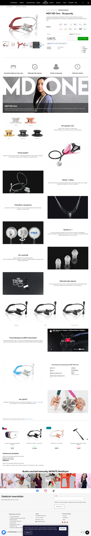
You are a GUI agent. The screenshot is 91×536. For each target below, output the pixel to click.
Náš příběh (65, 517)
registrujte (41, 465)
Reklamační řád (13, 526)
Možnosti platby (13, 519)
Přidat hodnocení (8, 458)
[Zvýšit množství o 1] (75, 38)
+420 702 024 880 (39, 517)
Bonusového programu (61, 43)
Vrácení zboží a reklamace (16, 521)
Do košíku (83, 38)
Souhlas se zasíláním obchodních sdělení (19, 527)
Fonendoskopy (60, 47)
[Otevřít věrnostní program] (87, 532)
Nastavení (28, 532)
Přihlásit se (59, 506)
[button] (4, 532)
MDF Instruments (76, 34)
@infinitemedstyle (41, 521)
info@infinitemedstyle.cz (40, 515)
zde (56, 529)
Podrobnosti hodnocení (63, 10)
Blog (64, 519)
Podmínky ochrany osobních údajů (17, 518)
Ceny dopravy (13, 522)
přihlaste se (32, 465)
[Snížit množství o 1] (69, 38)
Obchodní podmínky (14, 516)
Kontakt (64, 515)
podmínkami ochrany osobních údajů (77, 502)
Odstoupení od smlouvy (15, 524)
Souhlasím (62, 528)
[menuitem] (14, 2)
